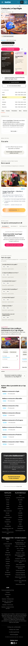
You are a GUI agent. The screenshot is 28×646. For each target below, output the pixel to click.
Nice (8, 576)
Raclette (8, 515)
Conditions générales (14, 632)
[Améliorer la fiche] (25, 49)
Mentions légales (14, 634)
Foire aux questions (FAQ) (8, 590)
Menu (20, 110)
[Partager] (21, 49)
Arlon (20, 502)
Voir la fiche (5, 367)
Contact (8, 592)
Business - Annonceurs (7, 604)
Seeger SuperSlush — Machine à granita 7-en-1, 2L (13, 192)
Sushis (7, 506)
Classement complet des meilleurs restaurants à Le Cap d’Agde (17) (13, 375)
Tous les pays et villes (20, 530)
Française (3, 12)
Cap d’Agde (10, 120)
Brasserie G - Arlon (20, 552)
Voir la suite (14, 131)
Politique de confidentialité (14, 627)
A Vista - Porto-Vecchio (20, 546)
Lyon (20, 510)
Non (8, 266)
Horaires (8, 110)
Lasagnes (8, 519)
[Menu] (2, 2)
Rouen (20, 521)
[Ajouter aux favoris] (3, 16)
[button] (7, 62)
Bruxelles (20, 499)
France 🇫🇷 (18, 6)
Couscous (7, 497)
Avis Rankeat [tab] (5, 226)
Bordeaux (20, 526)
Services (25, 110)
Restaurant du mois (20, 584)
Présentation (14, 110)
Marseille (20, 513)
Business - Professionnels (8, 598)
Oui (4, 266)
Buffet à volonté (8, 517)
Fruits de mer (8, 12)
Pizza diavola (8, 495)
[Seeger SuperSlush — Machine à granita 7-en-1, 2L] (14, 179)
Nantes (20, 517)
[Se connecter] (25, 2)
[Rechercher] (18, 2)
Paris (20, 495)
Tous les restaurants (10, 6)
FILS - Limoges (20, 548)
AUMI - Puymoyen (20, 564)
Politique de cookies (14, 629)
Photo (3, 110)
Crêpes (7, 508)
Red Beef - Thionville (20, 558)
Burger (7, 513)
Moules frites (8, 521)
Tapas (7, 524)
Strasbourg (20, 508)
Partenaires (7, 594)
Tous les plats (8, 526)
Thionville (20, 506)
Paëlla (7, 504)
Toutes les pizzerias (20, 572)
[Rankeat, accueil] (10, 2)
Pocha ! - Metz (20, 540)
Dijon (20, 524)
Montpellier (20, 528)
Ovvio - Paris (20, 550)
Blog (8, 596)
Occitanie (24, 6)
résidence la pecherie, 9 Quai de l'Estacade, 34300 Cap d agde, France (15, 78)
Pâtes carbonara (8, 510)
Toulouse (20, 515)
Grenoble (20, 519)
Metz (20, 504)
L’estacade (5, 345)
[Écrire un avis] (22, 2)
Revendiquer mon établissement (14, 477)
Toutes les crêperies (20, 574)
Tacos (7, 502)
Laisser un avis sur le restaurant (14, 245)
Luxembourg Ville (20, 497)
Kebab (7, 499)
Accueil (2, 6)
